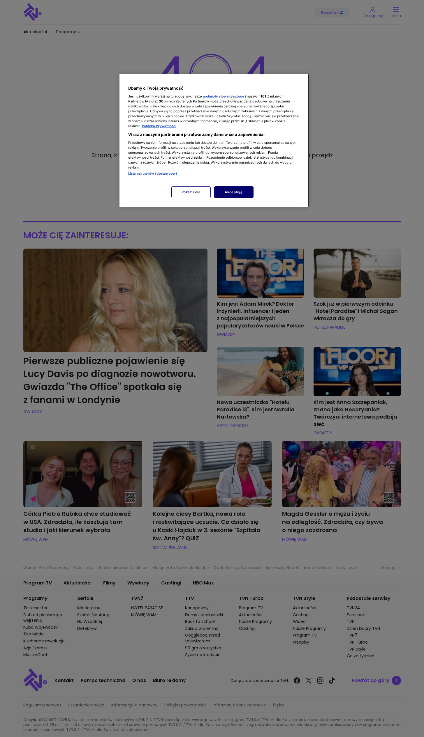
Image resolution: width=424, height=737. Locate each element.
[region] (214, 140)
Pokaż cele (191, 192)
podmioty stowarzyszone (223, 96)
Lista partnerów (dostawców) (152, 173)
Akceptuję (233, 192)
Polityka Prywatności (159, 126)
